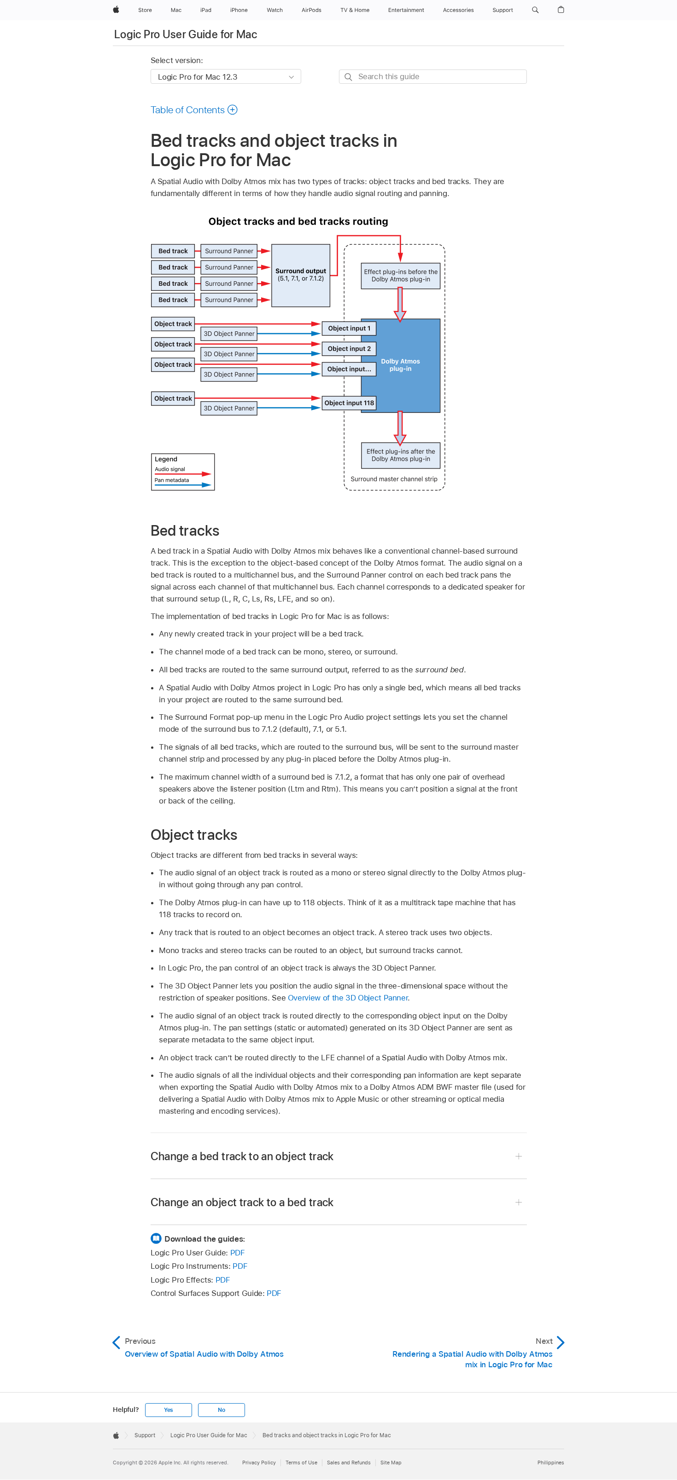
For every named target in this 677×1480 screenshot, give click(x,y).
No (221, 1410)
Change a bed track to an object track (242, 1156)
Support (144, 1435)
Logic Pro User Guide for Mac (185, 34)
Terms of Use (301, 1462)
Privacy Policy (259, 1462)
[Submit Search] (349, 77)
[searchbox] (433, 76)
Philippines (550, 1462)
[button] (535, 10)
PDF (237, 1252)
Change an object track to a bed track (242, 1202)
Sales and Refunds (349, 1462)
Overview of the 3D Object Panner (348, 997)
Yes (168, 1410)
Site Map (391, 1462)
